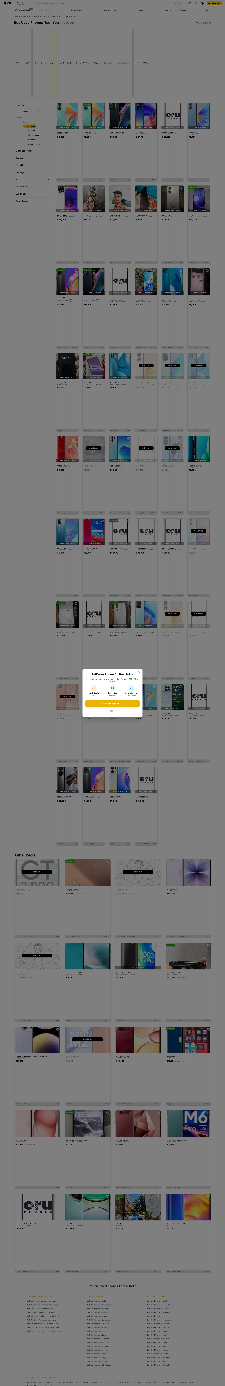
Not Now (112, 711)
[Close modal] (139, 672)
